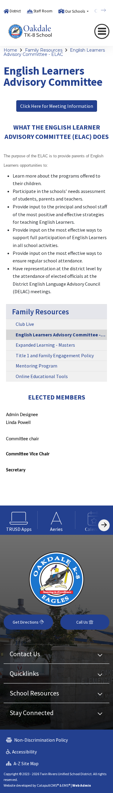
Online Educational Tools (42, 376)
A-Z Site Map (26, 763)
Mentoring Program (36, 366)
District (15, 11)
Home (10, 50)
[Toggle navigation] (101, 31)
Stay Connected (32, 712)
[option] (19, 520)
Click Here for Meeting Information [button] (56, 106)
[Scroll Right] (104, 525)
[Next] (98, 10)
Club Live (25, 324)
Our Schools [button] (75, 11)
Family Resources (43, 50)
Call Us (82, 622)
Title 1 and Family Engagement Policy (55, 355)
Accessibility (24, 752)
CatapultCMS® (48, 785)
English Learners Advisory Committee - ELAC (54, 52)
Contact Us (25, 654)
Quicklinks (24, 673)
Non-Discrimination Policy (40, 740)
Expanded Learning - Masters (45, 345)
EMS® (66, 785)
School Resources (34, 693)
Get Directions (26, 622)
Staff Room (42, 11)
